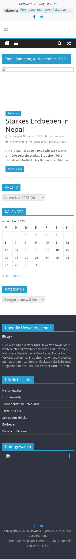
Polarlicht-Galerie (14, 431)
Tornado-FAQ (11, 411)
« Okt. (6, 276)
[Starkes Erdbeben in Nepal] (38, 70)
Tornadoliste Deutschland (20, 404)
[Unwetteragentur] (7, 43)
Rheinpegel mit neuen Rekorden (43, 10)
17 (47, 250)
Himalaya (52, 141)
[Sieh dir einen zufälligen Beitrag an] (69, 43)
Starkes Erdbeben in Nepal (37, 124)
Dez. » (17, 276)
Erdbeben (13, 113)
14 (16, 250)
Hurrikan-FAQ (12, 397)
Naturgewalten (12, 390)
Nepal (63, 141)
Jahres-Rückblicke (14, 418)
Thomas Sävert (57, 136)
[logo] (7, 337)
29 (26, 265)
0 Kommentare (18, 141)
